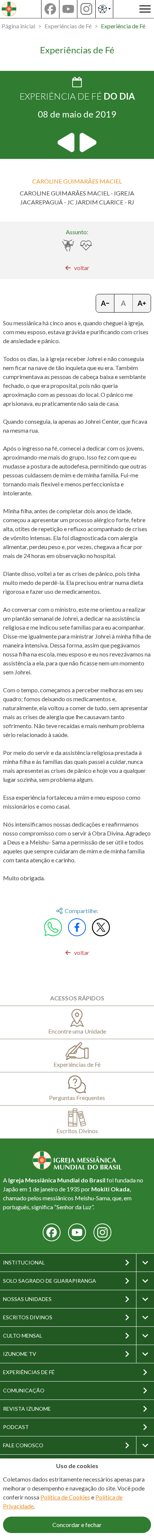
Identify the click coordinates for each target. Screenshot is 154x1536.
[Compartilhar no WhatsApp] (53, 927)
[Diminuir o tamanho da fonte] (105, 303)
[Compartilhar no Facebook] (77, 927)
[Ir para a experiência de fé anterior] (66, 142)
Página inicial (18, 25)
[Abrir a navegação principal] (145, 9)
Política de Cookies (65, 1497)
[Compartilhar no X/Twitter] (101, 927)
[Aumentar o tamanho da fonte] (142, 303)
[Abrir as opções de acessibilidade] (104, 9)
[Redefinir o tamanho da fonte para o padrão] (123, 303)
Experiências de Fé (68, 25)
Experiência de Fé (123, 25)
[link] (77, 267)
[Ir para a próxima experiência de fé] (87, 142)
